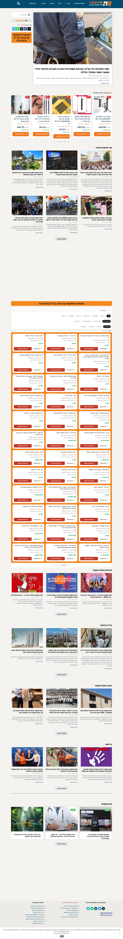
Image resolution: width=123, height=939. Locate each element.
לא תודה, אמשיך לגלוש (61, 486)
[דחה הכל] (120, 933)
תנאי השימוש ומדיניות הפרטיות (61, 933)
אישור (62, 936)
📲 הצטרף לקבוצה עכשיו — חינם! (61, 481)
